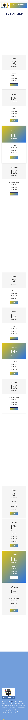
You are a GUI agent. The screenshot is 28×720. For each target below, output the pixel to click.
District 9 (13, 701)
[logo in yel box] (4, 5)
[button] (8, 5)
